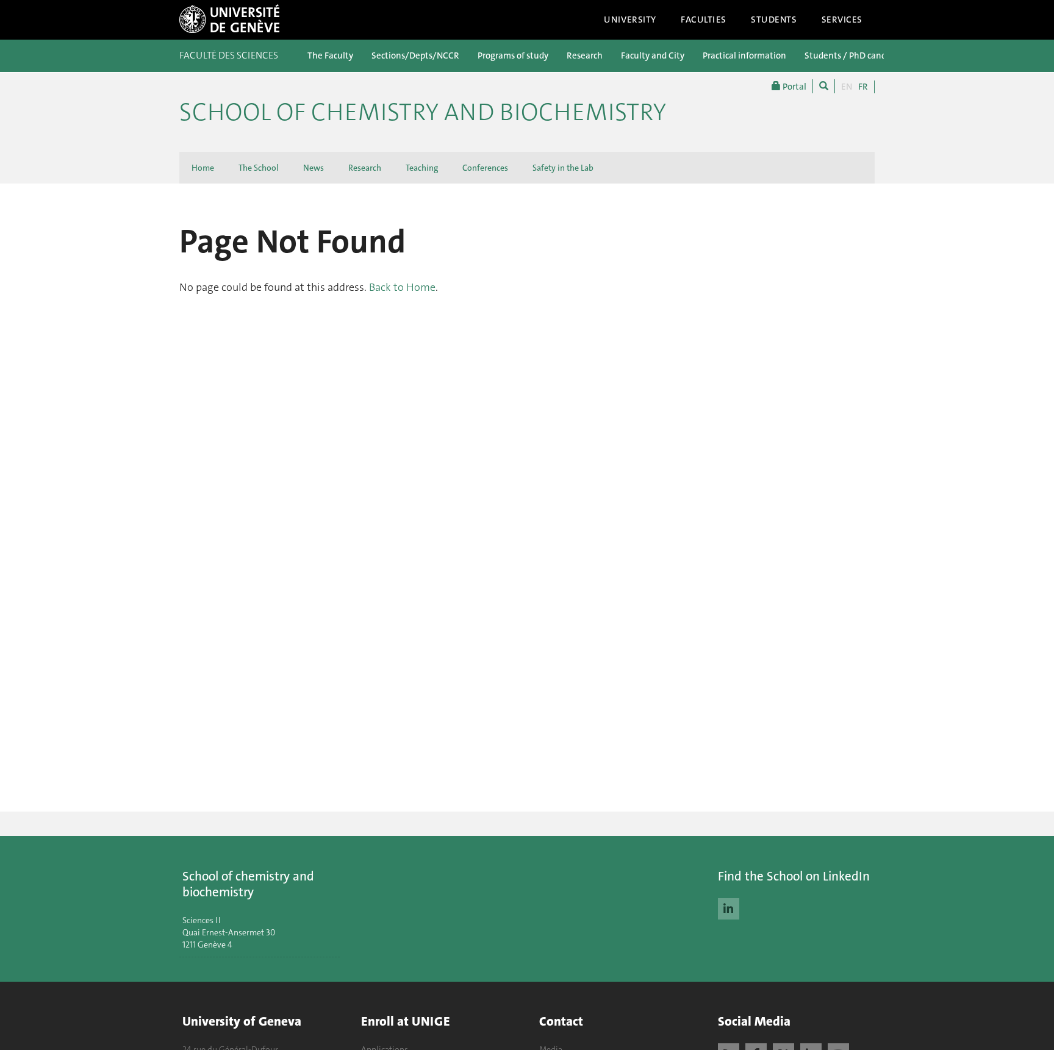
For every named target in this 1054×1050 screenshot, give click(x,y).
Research (585, 55)
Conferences (485, 167)
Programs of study (513, 55)
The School (258, 167)
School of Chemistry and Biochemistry (422, 112)
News (313, 167)
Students (774, 19)
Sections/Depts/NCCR (415, 55)
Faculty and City (652, 55)
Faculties (703, 19)
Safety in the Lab (562, 167)
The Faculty (330, 55)
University (630, 19)
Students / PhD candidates (858, 55)
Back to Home (402, 287)
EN (846, 86)
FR (863, 86)
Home (203, 167)
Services (842, 19)
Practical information (744, 55)
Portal (793, 86)
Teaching (422, 167)
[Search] (823, 86)
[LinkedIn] (728, 907)
